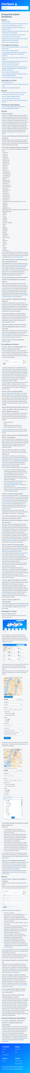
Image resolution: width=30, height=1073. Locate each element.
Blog (3, 1052)
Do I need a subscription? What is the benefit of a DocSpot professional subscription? (13, 107)
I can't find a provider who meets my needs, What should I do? (15, 85)
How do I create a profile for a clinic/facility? (12, 77)
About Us (4, 1049)
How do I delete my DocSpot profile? (10, 72)
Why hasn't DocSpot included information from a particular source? (13, 28)
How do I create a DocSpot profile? (10, 65)
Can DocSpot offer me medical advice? (11, 36)
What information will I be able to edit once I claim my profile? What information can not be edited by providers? (14, 54)
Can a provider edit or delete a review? (11, 98)
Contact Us (17, 1049)
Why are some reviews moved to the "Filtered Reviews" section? (15, 101)
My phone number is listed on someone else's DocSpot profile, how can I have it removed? (14, 39)
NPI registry (6, 529)
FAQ (16, 1052)
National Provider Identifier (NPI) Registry (12, 551)
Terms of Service (19, 1063)
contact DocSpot (6, 431)
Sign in (3, 1060)
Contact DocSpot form (18, 257)
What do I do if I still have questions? (10, 42)
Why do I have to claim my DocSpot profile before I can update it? (15, 58)
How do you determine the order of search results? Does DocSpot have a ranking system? (15, 32)
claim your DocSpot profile (13, 393)
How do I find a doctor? (7, 82)
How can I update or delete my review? (11, 96)
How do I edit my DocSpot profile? (10, 50)
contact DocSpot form (7, 502)
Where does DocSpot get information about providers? (15, 23)
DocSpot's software (19, 265)
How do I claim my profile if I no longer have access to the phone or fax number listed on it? (14, 62)
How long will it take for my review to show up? (13, 94)
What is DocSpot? (6, 21)
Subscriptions (5, 1054)
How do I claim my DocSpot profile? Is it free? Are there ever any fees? (15, 47)
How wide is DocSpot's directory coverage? (12, 25)
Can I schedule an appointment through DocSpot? (14, 34)
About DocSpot (14, 131)
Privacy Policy (18, 1060)
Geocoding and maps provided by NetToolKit (12, 1066)
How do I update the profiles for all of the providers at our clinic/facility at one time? (14, 74)
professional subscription (14, 868)
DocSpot (7, 3)
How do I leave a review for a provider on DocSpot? (14, 92)
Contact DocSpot (6, 335)
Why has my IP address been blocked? (11, 87)
